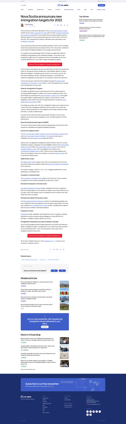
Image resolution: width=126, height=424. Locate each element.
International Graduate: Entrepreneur (33, 201)
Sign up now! (51, 386)
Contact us (88, 398)
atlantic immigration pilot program (29, 259)
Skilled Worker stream (29, 162)
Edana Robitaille (29, 24)
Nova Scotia (42, 259)
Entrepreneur (24, 214)
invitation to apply (59, 153)
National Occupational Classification (58, 164)
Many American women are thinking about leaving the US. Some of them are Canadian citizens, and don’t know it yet (92, 36)
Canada (49, 9)
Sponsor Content (83, 31)
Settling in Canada (101, 9)
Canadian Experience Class (28, 149)
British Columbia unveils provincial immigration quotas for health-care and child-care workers (91, 20)
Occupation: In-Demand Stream (32, 178)
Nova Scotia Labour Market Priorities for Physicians (38, 136)
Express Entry (40, 9)
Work (85, 9)
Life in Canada (46, 412)
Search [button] (24, 5)
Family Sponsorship (68, 9)
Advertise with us (68, 407)
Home (22, 9)
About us (66, 398)
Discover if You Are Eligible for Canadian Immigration (44, 64)
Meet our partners (68, 405)
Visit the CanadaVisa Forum (94, 404)
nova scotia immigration (53, 259)
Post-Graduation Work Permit (38, 205)
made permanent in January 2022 (50, 95)
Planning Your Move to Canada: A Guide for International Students (90, 28)
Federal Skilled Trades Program (47, 147)
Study (78, 9)
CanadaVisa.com (48, 241)
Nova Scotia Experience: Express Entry (56, 134)
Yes (54, 270)
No (62, 270)
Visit (92, 9)
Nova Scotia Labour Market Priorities (34, 134)
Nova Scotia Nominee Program (58, 31)
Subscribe (101, 5)
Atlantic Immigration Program (38, 33)
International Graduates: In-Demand (31, 188)
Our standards (67, 399)
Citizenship (30, 9)
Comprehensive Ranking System (30, 151)
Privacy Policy (102, 420)
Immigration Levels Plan (27, 41)
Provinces (57, 9)
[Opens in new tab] (87, 411)
